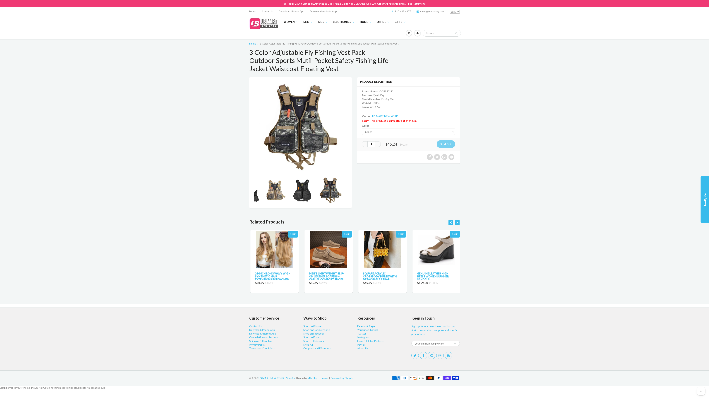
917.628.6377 (403, 11)
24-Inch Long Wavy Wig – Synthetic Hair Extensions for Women (271, 276)
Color (365, 125)
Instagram (363, 337)
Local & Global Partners (370, 340)
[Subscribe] (455, 344)
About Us (267, 11)
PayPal (361, 344)
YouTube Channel (367, 329)
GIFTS (398, 21)
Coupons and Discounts (317, 348)
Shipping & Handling (260, 340)
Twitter (361, 333)
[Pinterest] (431, 355)
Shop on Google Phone (316, 329)
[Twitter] (415, 355)
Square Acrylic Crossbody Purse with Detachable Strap (379, 276)
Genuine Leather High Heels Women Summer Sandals (432, 276)
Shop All (308, 344)
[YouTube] (448, 355)
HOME (364, 21)
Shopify (290, 378)
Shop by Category (313, 340)
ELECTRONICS (342, 21)
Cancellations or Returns (263, 337)
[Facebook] (423, 355)
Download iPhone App (291, 11)
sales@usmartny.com (432, 11)
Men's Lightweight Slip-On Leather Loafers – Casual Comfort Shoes (325, 276)
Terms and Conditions (262, 348)
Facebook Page (366, 326)
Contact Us (256, 326)
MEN (306, 21)
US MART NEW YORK (385, 116)
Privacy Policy (257, 344)
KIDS (321, 21)
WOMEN (289, 21)
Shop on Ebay (311, 337)
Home (252, 11)
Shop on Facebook (313, 333)
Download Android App (323, 11)
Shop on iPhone (312, 326)
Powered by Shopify (342, 378)
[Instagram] (440, 355)
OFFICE (381, 21)
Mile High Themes (318, 378)
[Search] (456, 33)
